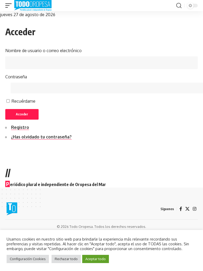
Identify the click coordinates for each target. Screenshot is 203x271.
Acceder (22, 114)
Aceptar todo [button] (95, 259)
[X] (187, 209)
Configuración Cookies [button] (28, 259)
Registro (20, 127)
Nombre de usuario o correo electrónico (43, 50)
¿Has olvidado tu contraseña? (41, 136)
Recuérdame (23, 101)
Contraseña (16, 76)
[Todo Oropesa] (33, 5)
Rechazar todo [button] (66, 259)
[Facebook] (180, 209)
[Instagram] (194, 209)
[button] (9, 5)
